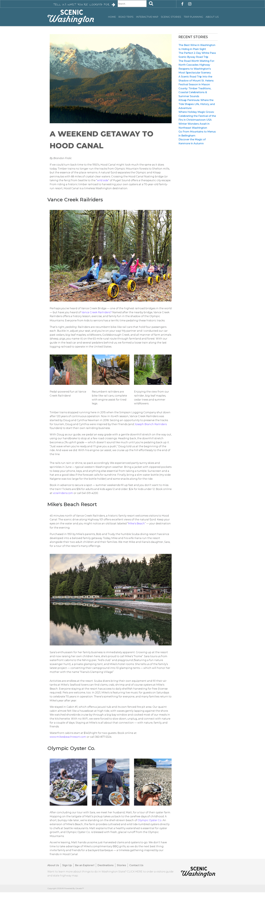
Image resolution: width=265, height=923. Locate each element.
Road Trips (125, 16)
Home (112, 16)
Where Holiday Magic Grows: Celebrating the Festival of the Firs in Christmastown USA (197, 115)
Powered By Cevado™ (74, 888)
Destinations (106, 865)
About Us (212, 16)
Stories (121, 865)
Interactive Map (147, 16)
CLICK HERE (134, 871)
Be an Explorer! (84, 865)
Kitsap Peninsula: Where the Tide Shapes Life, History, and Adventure (197, 104)
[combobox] (132, 3)
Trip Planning (193, 16)
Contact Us (136, 865)
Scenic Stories (171, 16)
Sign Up (67, 865)
